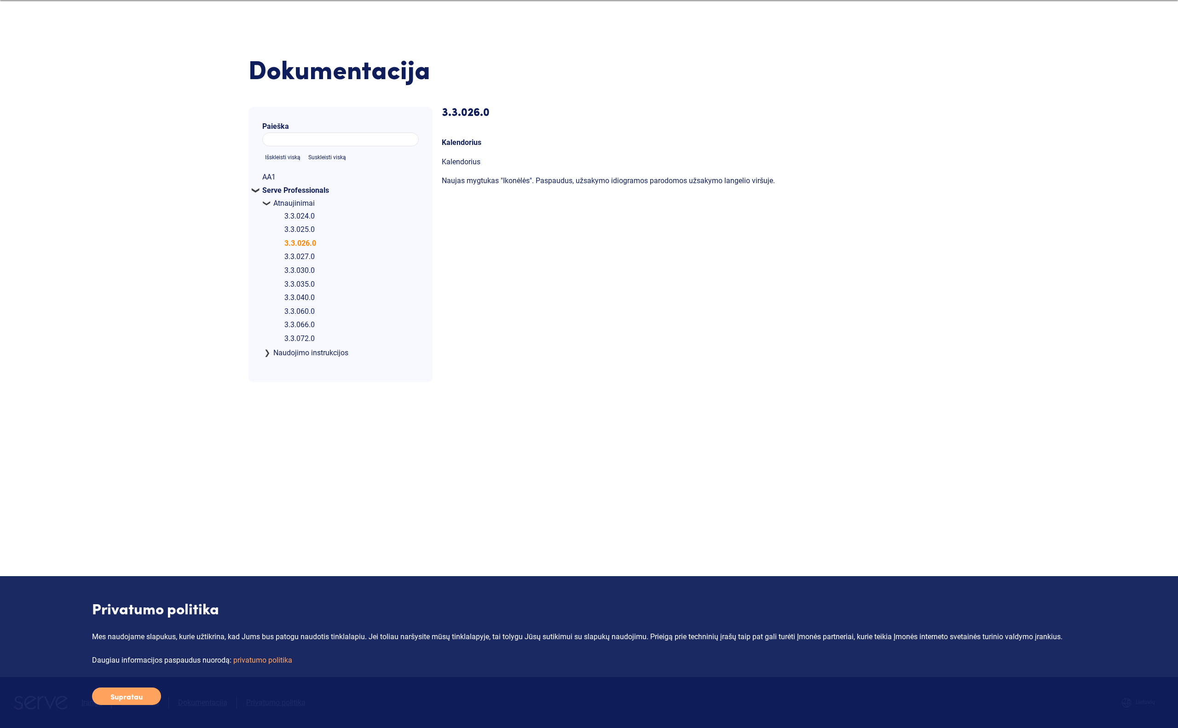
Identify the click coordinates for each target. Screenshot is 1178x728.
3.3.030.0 (299, 270)
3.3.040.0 (299, 297)
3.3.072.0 (299, 338)
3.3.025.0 (299, 229)
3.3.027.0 (299, 256)
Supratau (126, 696)
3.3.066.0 (299, 324)
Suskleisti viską (327, 157)
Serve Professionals (295, 190)
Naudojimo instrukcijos (310, 352)
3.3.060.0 (299, 311)
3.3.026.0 (300, 243)
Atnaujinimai (294, 203)
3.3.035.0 (299, 284)
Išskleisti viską (282, 157)
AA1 (269, 177)
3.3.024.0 (299, 216)
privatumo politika (262, 660)
